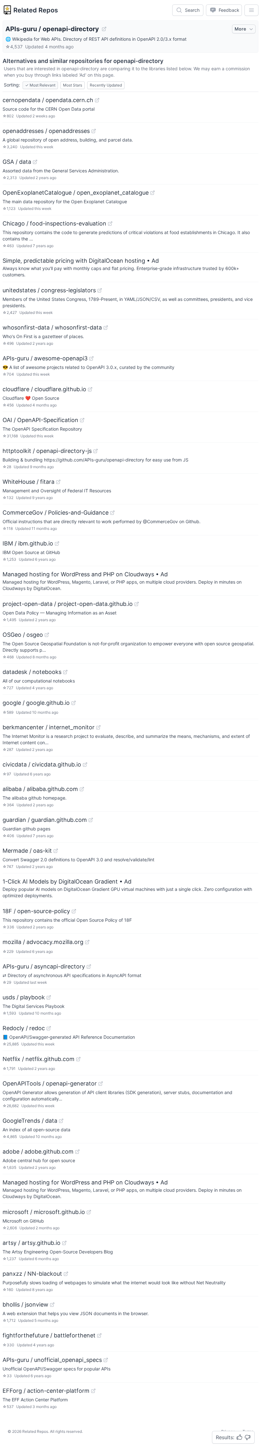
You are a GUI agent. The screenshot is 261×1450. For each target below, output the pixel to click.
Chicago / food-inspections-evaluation (54, 223)
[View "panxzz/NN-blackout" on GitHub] (65, 1273)
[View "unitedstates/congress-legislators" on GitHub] (99, 290)
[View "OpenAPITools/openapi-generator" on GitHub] (100, 1083)
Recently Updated (106, 85)
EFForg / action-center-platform (46, 1390)
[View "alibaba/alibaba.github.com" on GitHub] (81, 789)
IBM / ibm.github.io (28, 543)
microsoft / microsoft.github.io (44, 1212)
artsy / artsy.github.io (31, 1242)
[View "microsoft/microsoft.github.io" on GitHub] (88, 1212)
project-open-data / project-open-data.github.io (68, 603)
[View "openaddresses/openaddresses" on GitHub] (93, 131)
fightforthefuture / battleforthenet (49, 1335)
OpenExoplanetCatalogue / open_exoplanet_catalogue (76, 192)
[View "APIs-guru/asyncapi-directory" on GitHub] (88, 966)
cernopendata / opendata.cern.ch (48, 100)
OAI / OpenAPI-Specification (40, 420)
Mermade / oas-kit (27, 850)
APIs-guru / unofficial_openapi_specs (52, 1359)
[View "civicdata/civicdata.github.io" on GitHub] (85, 764)
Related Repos (35, 10)
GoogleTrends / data (30, 1120)
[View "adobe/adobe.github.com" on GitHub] (77, 1151)
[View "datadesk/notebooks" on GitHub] (65, 672)
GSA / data (17, 161)
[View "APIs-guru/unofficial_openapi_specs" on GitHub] (105, 1360)
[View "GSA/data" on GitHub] (35, 161)
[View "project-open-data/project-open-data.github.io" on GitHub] (136, 604)
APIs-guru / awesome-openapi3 (45, 358)
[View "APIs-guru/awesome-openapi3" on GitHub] (91, 358)
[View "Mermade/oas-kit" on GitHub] (55, 850)
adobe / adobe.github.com (38, 1151)
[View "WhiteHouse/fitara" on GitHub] (58, 481)
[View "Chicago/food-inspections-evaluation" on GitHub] (110, 223)
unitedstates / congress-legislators (49, 290)
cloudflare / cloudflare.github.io (44, 389)
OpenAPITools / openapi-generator (50, 1083)
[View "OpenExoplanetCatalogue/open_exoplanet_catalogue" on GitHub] (152, 192)
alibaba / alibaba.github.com (40, 789)
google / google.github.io (36, 702)
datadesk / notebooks (32, 672)
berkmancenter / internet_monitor (49, 727)
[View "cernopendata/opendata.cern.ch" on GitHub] (97, 100)
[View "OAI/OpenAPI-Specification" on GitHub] (82, 420)
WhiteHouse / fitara (28, 481)
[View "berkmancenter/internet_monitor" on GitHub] (98, 727)
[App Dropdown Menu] (251, 10)
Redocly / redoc (24, 1028)
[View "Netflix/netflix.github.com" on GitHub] (78, 1059)
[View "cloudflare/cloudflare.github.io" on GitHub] (90, 389)
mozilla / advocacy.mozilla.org (43, 942)
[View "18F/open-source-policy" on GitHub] (73, 911)
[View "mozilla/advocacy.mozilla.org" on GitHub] (87, 942)
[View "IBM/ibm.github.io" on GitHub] (57, 543)
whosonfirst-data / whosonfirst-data (52, 327)
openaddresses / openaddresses (46, 131)
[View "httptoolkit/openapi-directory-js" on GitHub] (95, 451)
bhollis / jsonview (25, 1304)
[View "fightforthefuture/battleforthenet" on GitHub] (99, 1335)
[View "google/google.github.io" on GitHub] (73, 702)
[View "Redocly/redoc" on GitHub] (48, 1028)
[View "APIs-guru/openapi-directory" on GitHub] (104, 28)
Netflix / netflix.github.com (38, 1059)
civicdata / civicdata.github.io (42, 764)
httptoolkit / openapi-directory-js (47, 450)
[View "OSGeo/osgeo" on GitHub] (46, 634)
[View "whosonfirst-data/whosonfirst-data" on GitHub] (105, 327)
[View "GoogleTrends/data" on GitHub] (61, 1120)
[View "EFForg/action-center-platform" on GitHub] (93, 1390)
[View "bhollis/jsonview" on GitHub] (52, 1304)
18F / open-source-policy (36, 911)
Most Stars (72, 85)
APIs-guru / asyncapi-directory (44, 966)
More (240, 28)
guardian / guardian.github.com (45, 819)
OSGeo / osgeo (23, 634)
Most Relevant (40, 85)
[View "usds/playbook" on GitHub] (48, 997)
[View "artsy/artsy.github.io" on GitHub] (64, 1242)
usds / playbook (24, 997)
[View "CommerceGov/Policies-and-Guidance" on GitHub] (112, 512)
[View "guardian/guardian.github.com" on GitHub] (90, 819)
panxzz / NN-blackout (32, 1273)
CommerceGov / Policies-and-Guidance (56, 512)
